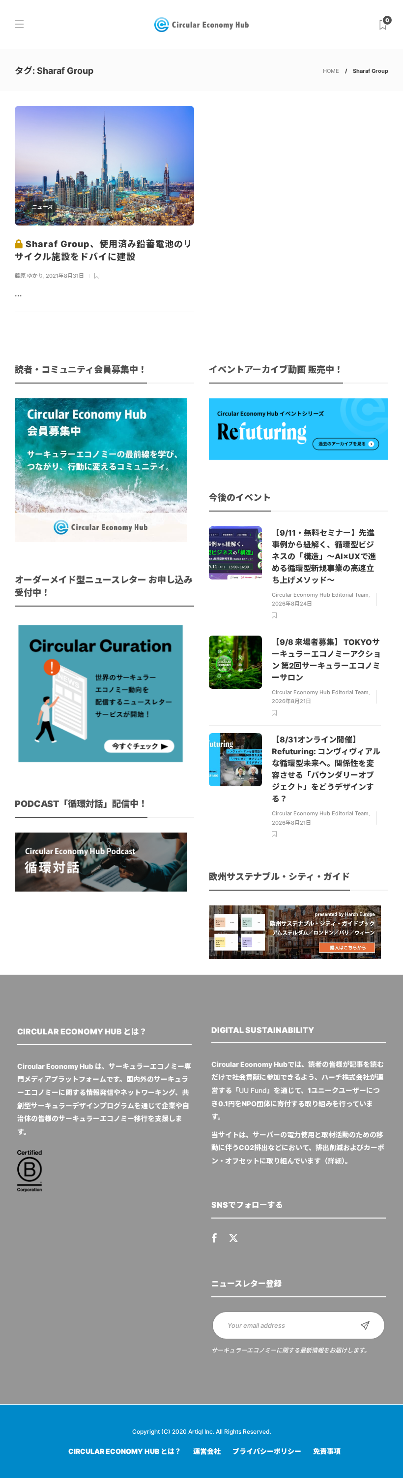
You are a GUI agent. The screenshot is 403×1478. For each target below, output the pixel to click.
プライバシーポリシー (266, 1451)
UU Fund (253, 1090)
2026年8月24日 (292, 603)
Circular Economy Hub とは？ (124, 1451)
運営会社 (207, 1451)
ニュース (42, 206)
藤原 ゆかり (29, 275)
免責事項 (327, 1451)
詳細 (335, 1161)
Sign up (365, 1325)
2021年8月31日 (65, 275)
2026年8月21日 (291, 701)
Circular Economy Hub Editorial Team (320, 594)
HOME (331, 70)
